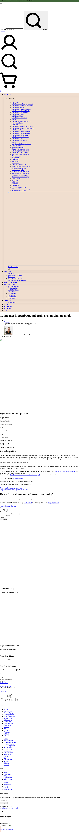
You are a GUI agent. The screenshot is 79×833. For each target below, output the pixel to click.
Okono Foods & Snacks (19, 168)
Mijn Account (8, 778)
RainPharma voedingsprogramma (65, 471)
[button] (43, 268)
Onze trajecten (8, 723)
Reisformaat (15, 159)
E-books (6, 734)
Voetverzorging (16, 156)
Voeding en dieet (9, 714)
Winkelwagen (8, 774)
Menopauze (7, 721)
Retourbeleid (8, 779)
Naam (2, 508)
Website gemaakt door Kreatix (9, 808)
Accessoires (15, 163)
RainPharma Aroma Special (20, 112)
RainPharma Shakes (18, 107)
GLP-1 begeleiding (10, 716)
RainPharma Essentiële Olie (20, 114)
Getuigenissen (8, 730)
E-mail (2, 510)
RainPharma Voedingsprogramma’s (22, 104)
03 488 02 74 (28, 503)
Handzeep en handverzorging (20, 154)
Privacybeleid (4, 691)
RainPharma (7, 725)
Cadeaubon (15, 161)
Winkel (6, 772)
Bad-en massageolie (18, 147)
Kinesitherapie (8, 711)
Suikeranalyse (8, 718)
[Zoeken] (39, 61)
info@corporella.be (18, 478)
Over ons (6, 727)
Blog (5, 728)
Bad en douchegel (17, 123)
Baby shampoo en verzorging (20, 151)
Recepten (7, 322)
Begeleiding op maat (10, 713)
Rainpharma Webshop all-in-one (21, 121)
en (25, 475)
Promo (14, 119)
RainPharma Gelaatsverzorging (21, 109)
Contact (6, 735)
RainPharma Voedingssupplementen (23, 105)
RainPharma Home (17, 116)
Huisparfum (15, 158)
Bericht (2, 517)
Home (6, 709)
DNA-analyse (8, 720)
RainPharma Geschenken (19, 118)
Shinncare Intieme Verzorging (21, 166)
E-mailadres (4, 801)
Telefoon (3, 512)
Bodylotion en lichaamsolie (20, 152)
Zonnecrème (15, 102)
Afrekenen (7, 776)
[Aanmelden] (9, 51)
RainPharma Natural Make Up (21, 111)
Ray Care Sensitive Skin (19, 164)
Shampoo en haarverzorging (20, 149)
